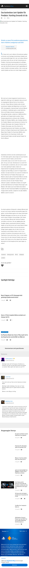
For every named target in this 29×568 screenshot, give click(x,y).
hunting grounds (10, 254)
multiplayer (21, 254)
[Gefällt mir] (10, 300)
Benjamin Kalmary (10, 46)
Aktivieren (14, 565)
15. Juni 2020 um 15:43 (9, 403)
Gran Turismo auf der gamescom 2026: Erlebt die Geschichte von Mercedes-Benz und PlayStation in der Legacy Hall (21, 484)
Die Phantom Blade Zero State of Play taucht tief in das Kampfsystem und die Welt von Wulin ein (14, 336)
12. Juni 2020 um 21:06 (9, 378)
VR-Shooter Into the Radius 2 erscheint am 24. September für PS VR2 (21, 495)
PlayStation (8, 6)
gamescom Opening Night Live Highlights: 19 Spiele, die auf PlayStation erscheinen (21, 471)
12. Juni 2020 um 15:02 (9, 360)
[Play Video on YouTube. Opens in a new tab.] (10, 487)
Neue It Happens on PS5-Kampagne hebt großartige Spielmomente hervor (11, 296)
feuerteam (3, 254)
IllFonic (16, 254)
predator (3, 257)
